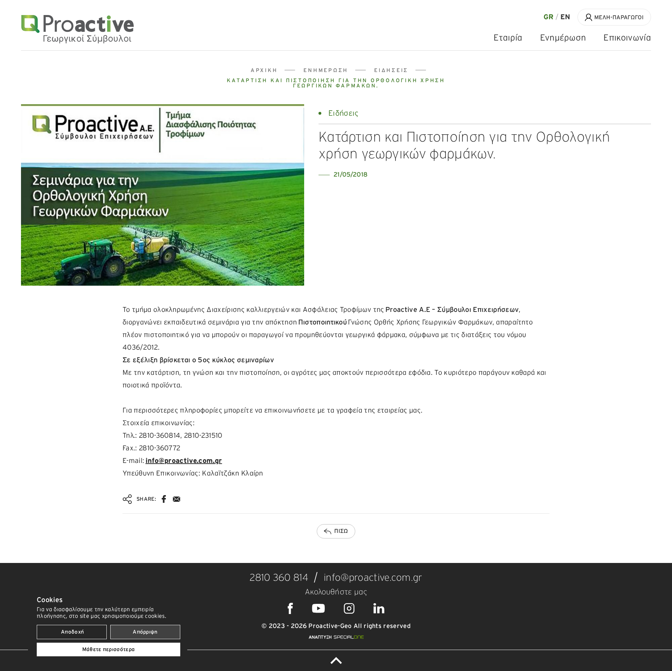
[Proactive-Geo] (77, 29)
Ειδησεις (391, 70)
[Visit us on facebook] (290, 608)
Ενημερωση (325, 70)
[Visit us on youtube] (318, 608)
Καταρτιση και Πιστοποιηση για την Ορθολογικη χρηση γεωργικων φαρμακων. (336, 83)
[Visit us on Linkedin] (378, 608)
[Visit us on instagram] (349, 608)
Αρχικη (264, 70)
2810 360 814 (279, 578)
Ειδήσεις (343, 113)
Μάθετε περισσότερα (108, 649)
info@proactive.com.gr (184, 460)
